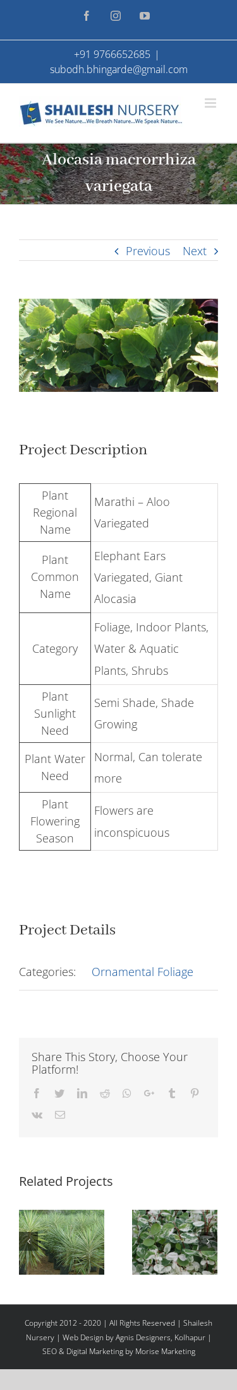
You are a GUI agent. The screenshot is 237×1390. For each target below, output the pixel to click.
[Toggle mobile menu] (211, 103)
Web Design (83, 1337)
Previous (148, 250)
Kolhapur (189, 1337)
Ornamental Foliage (142, 971)
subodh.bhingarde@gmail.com (119, 69)
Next (195, 250)
